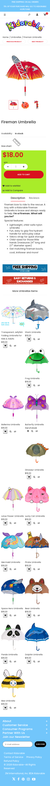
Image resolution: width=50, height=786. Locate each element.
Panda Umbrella (9, 654)
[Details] (28, 431)
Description (18, 198)
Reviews (34, 198)
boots (39, 248)
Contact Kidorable (14, 753)
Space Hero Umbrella (12, 608)
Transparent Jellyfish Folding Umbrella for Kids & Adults (12, 335)
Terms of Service (13, 757)
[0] (45, 15)
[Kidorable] (25, 25)
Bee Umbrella (8, 700)
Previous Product (14, 42)
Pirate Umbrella (33, 562)
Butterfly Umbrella (34, 424)
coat (12, 252)
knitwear (21, 252)
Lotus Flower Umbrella (12, 516)
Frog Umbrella (32, 378)
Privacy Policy (34, 757)
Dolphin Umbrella (34, 654)
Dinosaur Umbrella (34, 469)
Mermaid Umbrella (10, 562)
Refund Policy (11, 760)
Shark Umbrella (33, 332)
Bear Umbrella (32, 608)
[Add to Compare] (15, 345)
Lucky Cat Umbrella (35, 516)
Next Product (37, 42)
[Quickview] (11, 345)
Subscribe (40, 744)
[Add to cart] (5, 346)
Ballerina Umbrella (10, 424)
